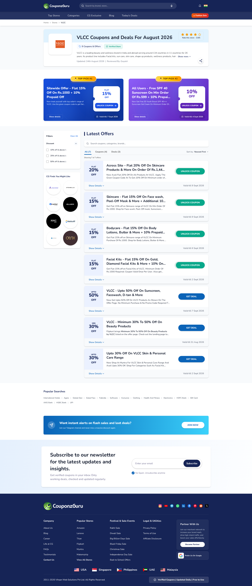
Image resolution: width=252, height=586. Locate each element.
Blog (46, 533)
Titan (79, 538)
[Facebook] (189, 506)
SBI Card (194, 398)
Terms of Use (149, 533)
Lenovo (80, 533)
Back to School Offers (120, 559)
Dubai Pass (90, 398)
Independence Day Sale (121, 554)
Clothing (136, 398)
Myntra (80, 549)
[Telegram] (172, 506)
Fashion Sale (201, 15)
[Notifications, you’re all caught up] (200, 6)
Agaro (66, 398)
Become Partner (192, 544)
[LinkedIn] (183, 506)
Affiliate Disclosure (152, 538)
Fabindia (102, 398)
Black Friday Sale (118, 543)
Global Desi (77, 398)
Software (114, 398)
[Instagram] (160, 506)
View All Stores (84, 559)
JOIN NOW (192, 425)
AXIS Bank (48, 402)
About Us (48, 528)
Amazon (81, 528)
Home (46, 23)
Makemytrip (82, 554)
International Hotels (52, 398)
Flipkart (80, 543)
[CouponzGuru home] (56, 6)
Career (47, 538)
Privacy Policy (149, 528)
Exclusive (125, 398)
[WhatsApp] (178, 506)
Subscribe (191, 463)
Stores (54, 23)
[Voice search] (171, 6)
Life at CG (48, 543)
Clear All (74, 136)
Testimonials (50, 554)
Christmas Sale (117, 549)
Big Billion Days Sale (120, 538)
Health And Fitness (152, 398)
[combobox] (126, 5)
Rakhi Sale (115, 528)
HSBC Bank (61, 402)
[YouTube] (166, 506)
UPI (71, 402)
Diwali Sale (115, 533)
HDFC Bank (181, 398)
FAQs (46, 549)
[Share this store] (201, 61)
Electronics (168, 398)
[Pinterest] (195, 506)
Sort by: (196, 151)
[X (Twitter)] (207, 506)
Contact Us (49, 559)
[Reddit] (201, 506)
